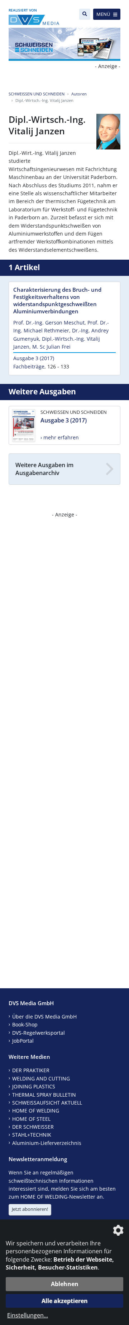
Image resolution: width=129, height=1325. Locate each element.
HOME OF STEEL (31, 1118)
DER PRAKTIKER (30, 1070)
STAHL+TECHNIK (31, 1134)
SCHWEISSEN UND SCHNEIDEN (36, 94)
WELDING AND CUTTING (41, 1078)
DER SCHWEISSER (33, 1126)
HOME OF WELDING (35, 1110)
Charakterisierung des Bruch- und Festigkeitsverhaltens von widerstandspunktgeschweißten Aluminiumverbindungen (57, 300)
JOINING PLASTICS (33, 1086)
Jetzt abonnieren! (30, 1209)
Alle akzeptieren (65, 1301)
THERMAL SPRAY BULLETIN (44, 1094)
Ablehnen (64, 1284)
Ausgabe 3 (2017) (33, 358)
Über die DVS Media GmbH (44, 1016)
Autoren (79, 94)
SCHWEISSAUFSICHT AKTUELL (47, 1102)
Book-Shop (25, 1024)
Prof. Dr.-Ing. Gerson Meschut (49, 322)
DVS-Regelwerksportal (38, 1032)
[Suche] (84, 14)
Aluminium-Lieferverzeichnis (46, 1143)
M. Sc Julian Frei (51, 346)
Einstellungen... (27, 1315)
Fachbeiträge (28, 366)
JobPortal (23, 1040)
